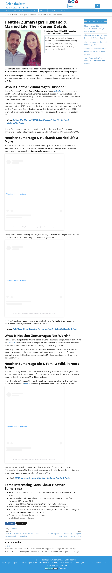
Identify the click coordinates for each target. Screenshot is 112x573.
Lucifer (66, 34)
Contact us (64, 11)
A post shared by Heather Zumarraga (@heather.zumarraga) (34, 227)
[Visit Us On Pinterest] (76, 1)
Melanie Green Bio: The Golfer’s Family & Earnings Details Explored (94, 29)
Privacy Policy (58, 562)
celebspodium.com (50, 560)
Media (43, 11)
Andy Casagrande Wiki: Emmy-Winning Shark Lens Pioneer (94, 61)
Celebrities (32, 11)
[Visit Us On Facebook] (69, 1)
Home (7, 11)
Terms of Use (43, 562)
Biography (18, 11)
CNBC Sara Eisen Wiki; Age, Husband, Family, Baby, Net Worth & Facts (45, 329)
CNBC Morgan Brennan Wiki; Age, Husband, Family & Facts (42, 478)
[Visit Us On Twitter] (73, 1)
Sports (52, 11)
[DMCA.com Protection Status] (51, 568)
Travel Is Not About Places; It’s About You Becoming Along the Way (95, 51)
